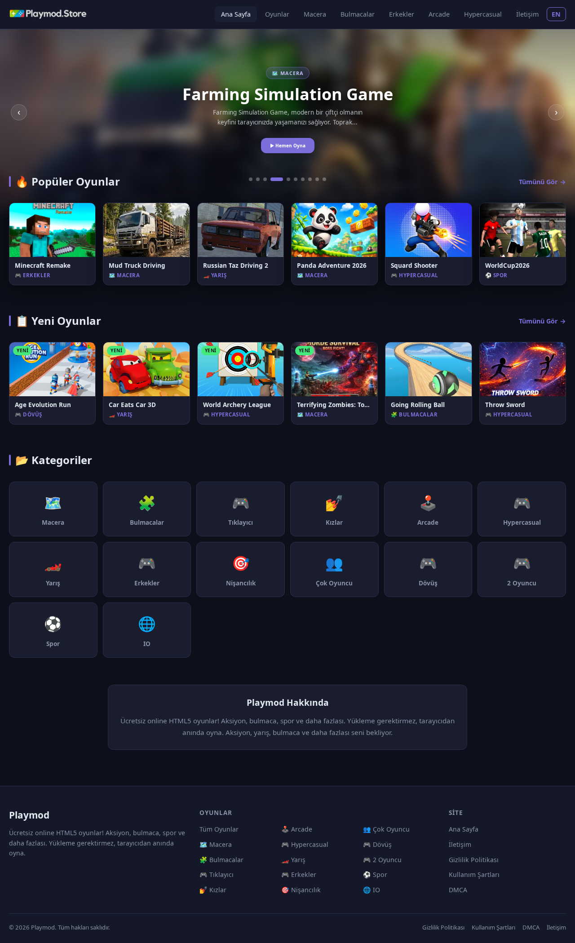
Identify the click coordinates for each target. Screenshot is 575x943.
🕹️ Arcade (296, 829)
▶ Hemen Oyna (287, 145)
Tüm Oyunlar (219, 829)
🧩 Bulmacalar (221, 859)
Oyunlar (277, 14)
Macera (315, 14)
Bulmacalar (358, 14)
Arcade (439, 14)
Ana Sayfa (236, 14)
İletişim (527, 14)
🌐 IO (371, 889)
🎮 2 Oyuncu (382, 859)
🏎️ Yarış (293, 859)
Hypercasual (483, 14)
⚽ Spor (375, 874)
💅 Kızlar (212, 889)
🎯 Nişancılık (301, 889)
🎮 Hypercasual (304, 844)
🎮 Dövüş (377, 844)
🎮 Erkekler (298, 874)
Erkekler (401, 14)
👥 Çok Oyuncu (386, 829)
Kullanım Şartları (474, 874)
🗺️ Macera (215, 844)
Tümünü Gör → (542, 181)
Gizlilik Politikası (474, 859)
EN (556, 14)
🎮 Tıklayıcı (216, 874)
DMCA (458, 889)
